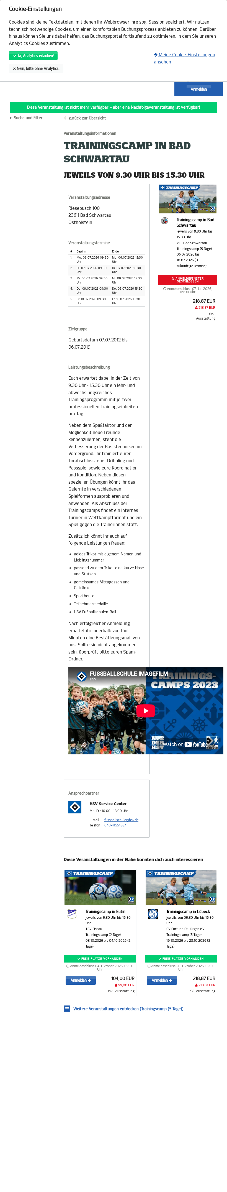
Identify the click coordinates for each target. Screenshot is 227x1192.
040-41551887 (115, 825)
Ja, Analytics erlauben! (35, 56)
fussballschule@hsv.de (121, 820)
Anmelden (199, 89)
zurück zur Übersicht (87, 118)
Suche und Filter (28, 118)
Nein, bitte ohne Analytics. (38, 69)
